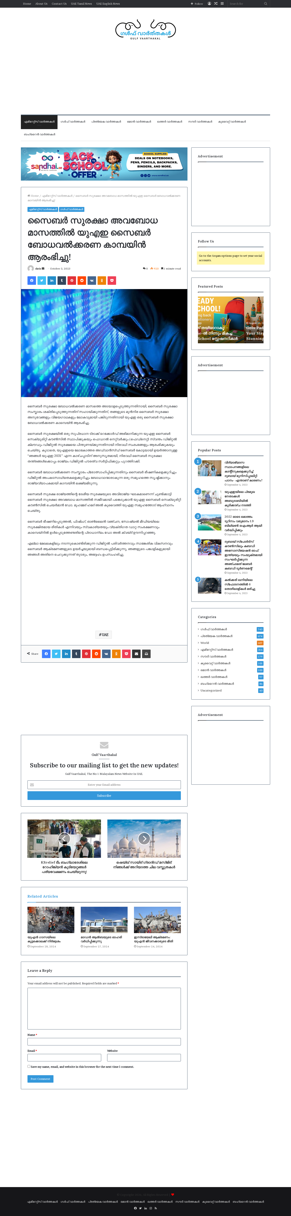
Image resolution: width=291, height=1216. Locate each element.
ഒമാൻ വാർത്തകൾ (139, 121)
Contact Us (59, 3)
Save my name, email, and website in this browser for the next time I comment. (82, 1066)
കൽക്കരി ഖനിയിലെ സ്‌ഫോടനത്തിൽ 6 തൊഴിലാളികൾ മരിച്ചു (240, 584)
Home (27, 3)
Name (32, 1034)
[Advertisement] (145, 80)
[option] (231, 320)
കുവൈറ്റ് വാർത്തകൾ (232, 121)
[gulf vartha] (145, 29)
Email (32, 1050)
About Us (41, 3)
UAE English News (108, 3)
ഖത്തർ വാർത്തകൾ (169, 121)
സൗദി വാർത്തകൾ (200, 121)
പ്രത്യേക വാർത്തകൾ (106, 121)
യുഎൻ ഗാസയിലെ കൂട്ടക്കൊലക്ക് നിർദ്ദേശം (44, 939)
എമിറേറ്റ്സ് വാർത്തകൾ (39, 121)
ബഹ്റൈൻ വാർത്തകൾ (39, 134)
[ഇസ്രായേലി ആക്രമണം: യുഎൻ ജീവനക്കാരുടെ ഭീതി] (157, 920)
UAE (105, 635)
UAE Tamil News (81, 3)
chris (38, 268)
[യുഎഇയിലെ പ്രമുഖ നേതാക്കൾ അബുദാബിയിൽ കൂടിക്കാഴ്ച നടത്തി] (209, 498)
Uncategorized (211, 690)
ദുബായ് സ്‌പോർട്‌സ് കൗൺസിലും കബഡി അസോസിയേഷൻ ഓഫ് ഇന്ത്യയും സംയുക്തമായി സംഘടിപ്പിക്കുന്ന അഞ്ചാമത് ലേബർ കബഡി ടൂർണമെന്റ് (243, 555)
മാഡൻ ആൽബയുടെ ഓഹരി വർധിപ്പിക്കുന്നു (101, 939)
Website (112, 1050)
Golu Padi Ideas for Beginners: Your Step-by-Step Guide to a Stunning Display (229, 333)
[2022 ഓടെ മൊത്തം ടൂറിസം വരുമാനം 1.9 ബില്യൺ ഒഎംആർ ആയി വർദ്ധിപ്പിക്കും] (209, 522)
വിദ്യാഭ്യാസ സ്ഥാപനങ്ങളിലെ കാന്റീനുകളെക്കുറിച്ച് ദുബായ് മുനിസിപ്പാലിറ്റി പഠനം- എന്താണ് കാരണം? (243, 471)
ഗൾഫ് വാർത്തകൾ (73, 121)
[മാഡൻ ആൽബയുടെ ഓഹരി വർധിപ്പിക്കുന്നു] (104, 920)
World (204, 642)
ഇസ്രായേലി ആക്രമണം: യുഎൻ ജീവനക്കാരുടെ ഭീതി (153, 939)
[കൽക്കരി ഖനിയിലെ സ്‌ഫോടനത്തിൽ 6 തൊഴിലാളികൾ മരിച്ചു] (209, 586)
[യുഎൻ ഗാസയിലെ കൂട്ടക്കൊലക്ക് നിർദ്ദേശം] (50, 920)
